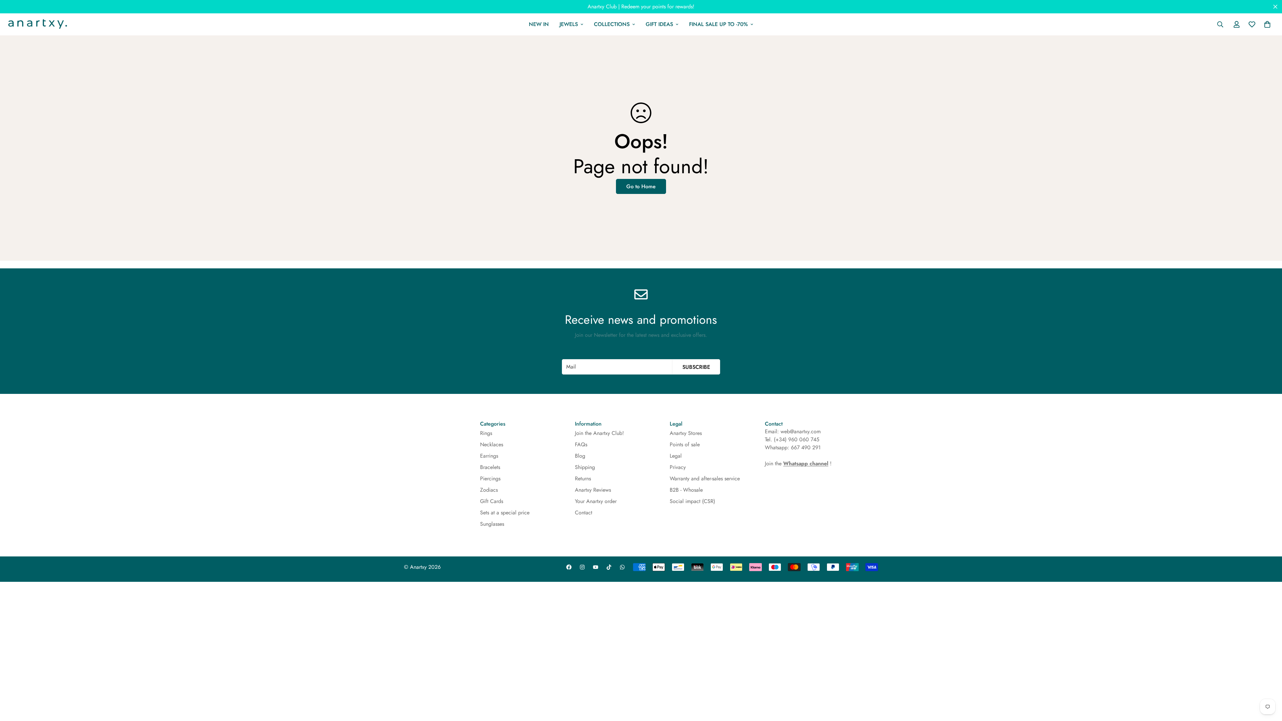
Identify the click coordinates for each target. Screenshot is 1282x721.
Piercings (490, 478)
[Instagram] (582, 567)
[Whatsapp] (622, 567)
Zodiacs (489, 490)
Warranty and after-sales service (705, 478)
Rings (486, 433)
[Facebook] (569, 567)
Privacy (678, 467)
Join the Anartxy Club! (599, 433)
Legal (676, 456)
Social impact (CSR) (692, 501)
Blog (580, 456)
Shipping (585, 467)
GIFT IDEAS (659, 24)
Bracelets (490, 467)
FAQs (581, 444)
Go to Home (641, 186)
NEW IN (539, 24)
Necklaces (491, 444)
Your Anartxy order (596, 501)
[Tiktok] (609, 567)
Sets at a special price (504, 512)
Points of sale (685, 444)
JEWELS (569, 24)
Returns (583, 478)
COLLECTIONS (612, 24)
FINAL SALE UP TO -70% (718, 24)
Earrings (489, 456)
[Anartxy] (36, 24)
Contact (583, 512)
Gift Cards (491, 501)
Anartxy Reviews (593, 490)
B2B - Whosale (686, 490)
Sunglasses (492, 524)
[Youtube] (595, 567)
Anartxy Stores (686, 433)
